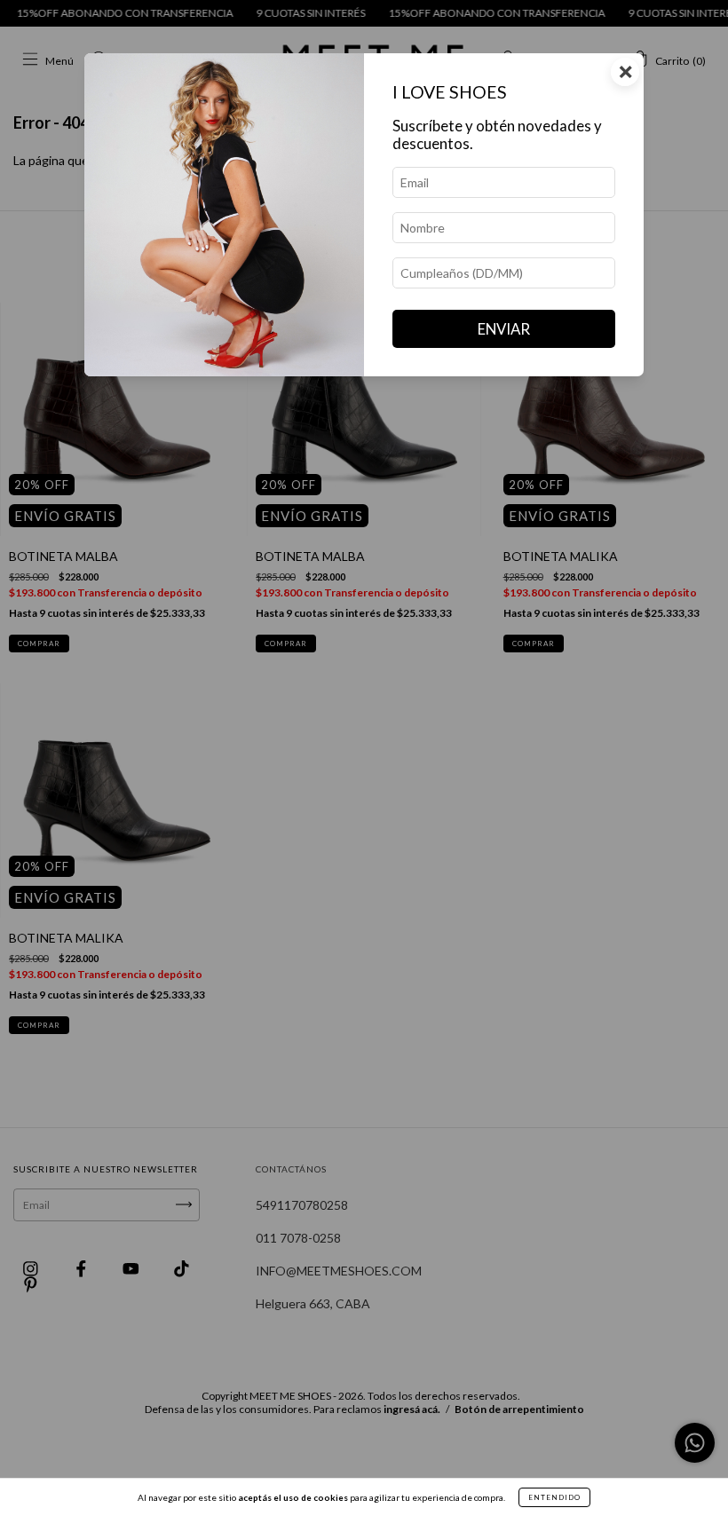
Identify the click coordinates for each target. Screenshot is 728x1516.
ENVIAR (504, 329)
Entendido (554, 1497)
